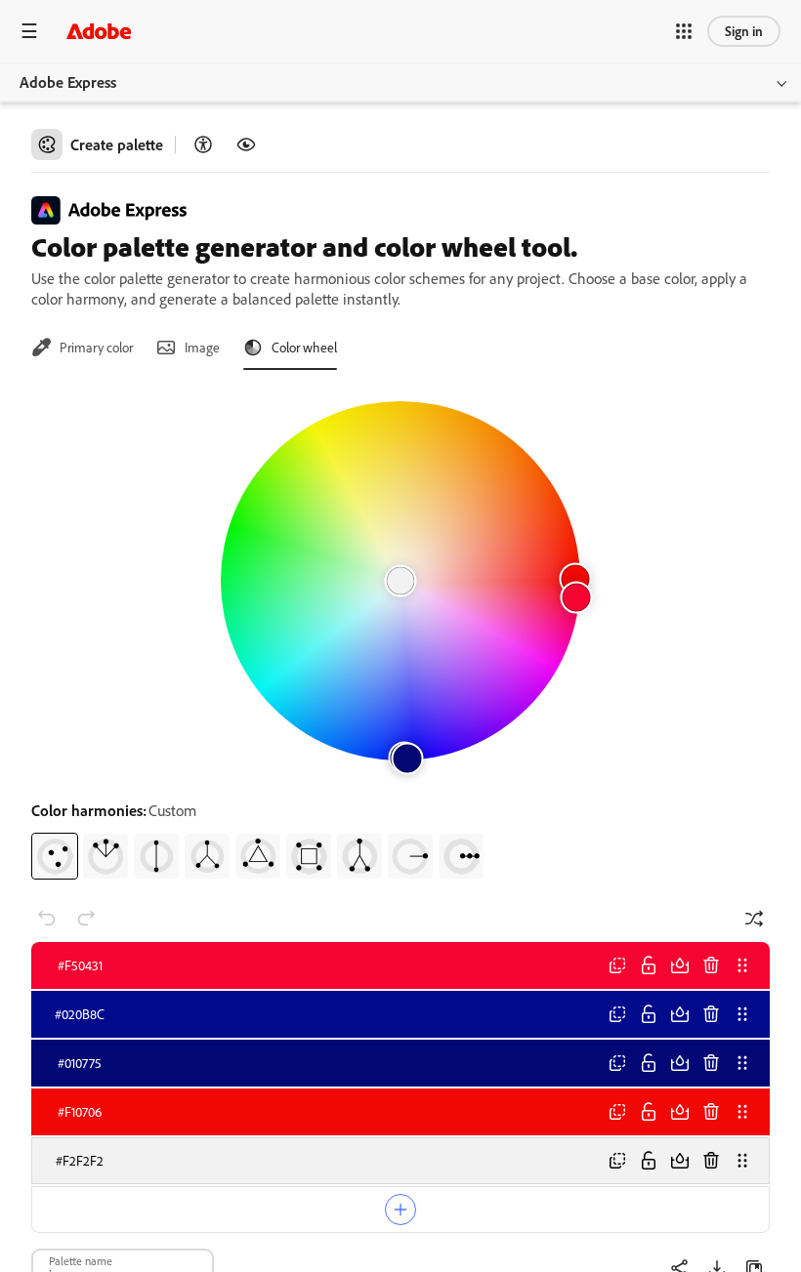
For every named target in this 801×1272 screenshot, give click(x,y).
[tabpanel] (400, 633)
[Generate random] (754, 918)
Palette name (80, 1260)
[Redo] (86, 918)
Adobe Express (68, 82)
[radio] (54, 856)
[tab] (82, 347)
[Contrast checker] (203, 144)
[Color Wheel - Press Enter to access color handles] (400, 581)
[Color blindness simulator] (246, 144)
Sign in (744, 30)
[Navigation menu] (29, 31)
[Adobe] (99, 31)
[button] (683, 31)
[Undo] (47, 918)
